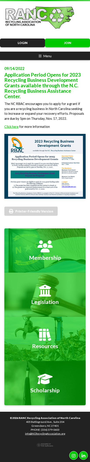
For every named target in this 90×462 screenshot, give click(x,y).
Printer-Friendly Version (34, 211)
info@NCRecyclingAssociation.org (45, 433)
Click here (11, 126)
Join (67, 43)
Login (23, 43)
